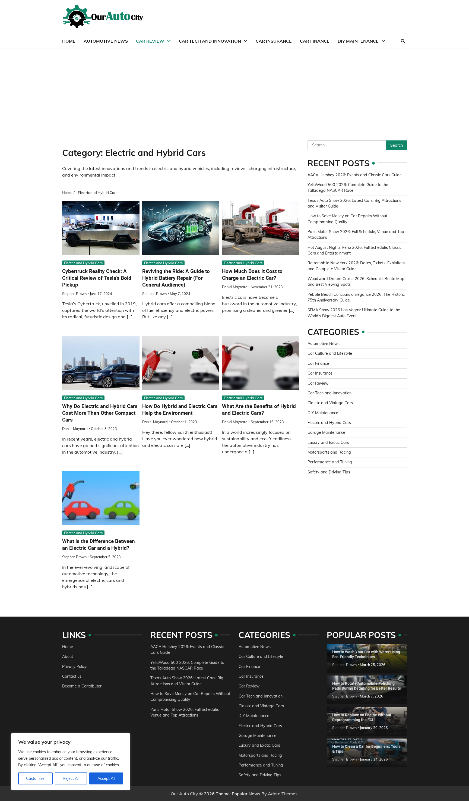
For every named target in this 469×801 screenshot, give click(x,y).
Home (68, 41)
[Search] (403, 41)
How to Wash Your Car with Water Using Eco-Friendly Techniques (366, 654)
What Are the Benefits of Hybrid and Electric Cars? (259, 409)
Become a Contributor (82, 686)
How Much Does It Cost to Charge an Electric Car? (252, 274)
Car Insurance (274, 41)
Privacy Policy (74, 666)
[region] (70, 761)
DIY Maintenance (358, 41)
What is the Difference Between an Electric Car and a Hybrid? (98, 544)
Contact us (71, 676)
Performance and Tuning (330, 462)
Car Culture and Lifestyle (330, 353)
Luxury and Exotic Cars (328, 442)
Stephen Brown (74, 293)
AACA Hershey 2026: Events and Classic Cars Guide (355, 174)
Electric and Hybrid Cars (83, 263)
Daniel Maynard (235, 287)
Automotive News (106, 41)
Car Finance (314, 41)
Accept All (106, 778)
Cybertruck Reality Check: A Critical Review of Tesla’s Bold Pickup (96, 278)
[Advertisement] (234, 89)
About (67, 656)
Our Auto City (184, 793)
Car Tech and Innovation (210, 41)
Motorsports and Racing (329, 452)
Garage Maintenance (326, 432)
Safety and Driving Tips (329, 472)
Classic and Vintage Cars (330, 402)
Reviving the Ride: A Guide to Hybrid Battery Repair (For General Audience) (176, 278)
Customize (35, 778)
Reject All (71, 778)
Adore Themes (282, 793)
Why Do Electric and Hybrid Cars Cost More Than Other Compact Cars (100, 413)
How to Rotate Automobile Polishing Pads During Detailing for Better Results (366, 686)
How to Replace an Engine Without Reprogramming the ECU (361, 717)
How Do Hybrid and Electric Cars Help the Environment (180, 409)
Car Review (150, 41)
